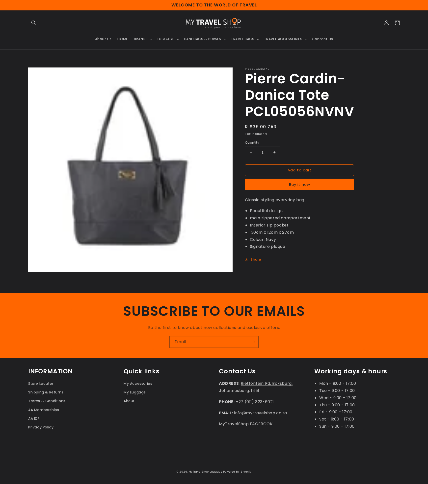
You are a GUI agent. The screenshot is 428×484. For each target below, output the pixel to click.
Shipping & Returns (45, 392)
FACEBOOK (261, 424)
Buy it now (299, 184)
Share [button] (256, 259)
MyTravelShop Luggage (205, 472)
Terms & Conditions (46, 400)
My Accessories (138, 383)
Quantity (252, 142)
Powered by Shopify (237, 472)
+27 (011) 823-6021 (255, 402)
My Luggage (135, 392)
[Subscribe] (252, 342)
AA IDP (34, 418)
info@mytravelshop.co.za (260, 413)
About (129, 400)
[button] (33, 22)
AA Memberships (43, 409)
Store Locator (41, 383)
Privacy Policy (41, 427)
